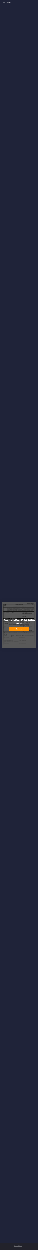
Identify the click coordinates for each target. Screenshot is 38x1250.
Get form (19, 629)
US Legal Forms (7, 2)
